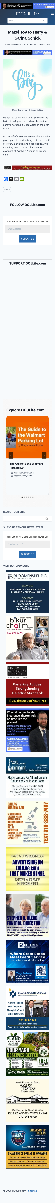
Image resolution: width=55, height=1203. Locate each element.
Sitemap (32, 1190)
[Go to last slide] (11, 455)
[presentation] (27, 437)
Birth (7, 189)
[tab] (22, 497)
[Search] (46, 518)
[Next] (44, 455)
